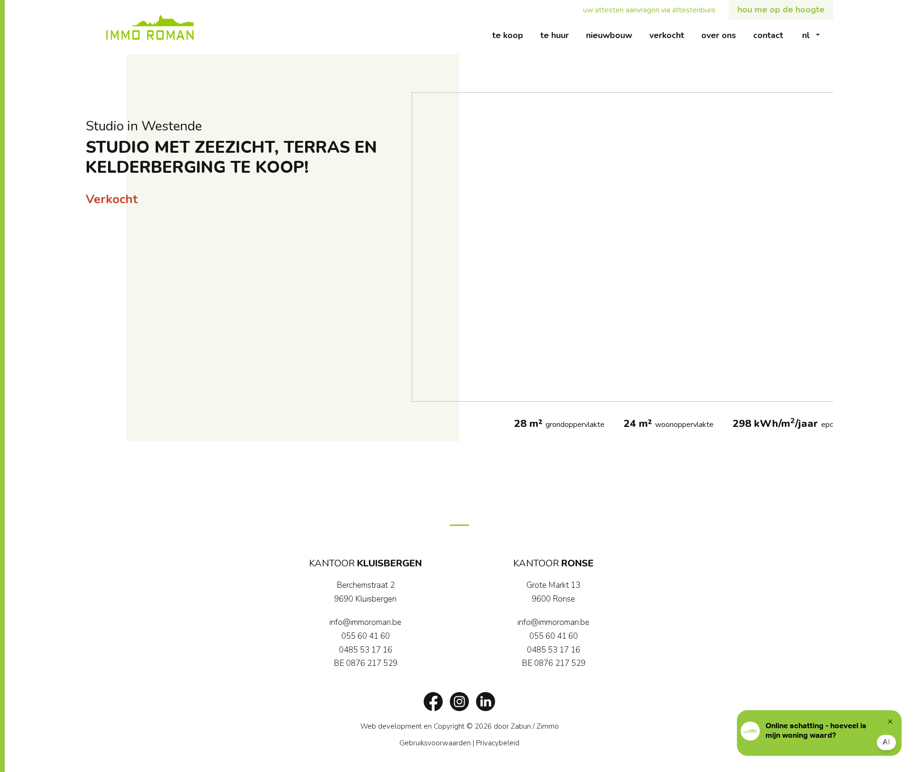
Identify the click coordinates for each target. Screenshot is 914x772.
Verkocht (671, 35)
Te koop (512, 35)
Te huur (558, 35)
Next (821, 247)
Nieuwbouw (613, 35)
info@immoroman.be (365, 622)
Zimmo (547, 726)
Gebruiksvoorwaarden (435, 743)
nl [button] (806, 35)
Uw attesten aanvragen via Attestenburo (653, 9)
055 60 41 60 (365, 636)
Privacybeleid (497, 743)
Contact (772, 35)
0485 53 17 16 (365, 649)
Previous (423, 247)
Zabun (521, 726)
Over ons (723, 35)
